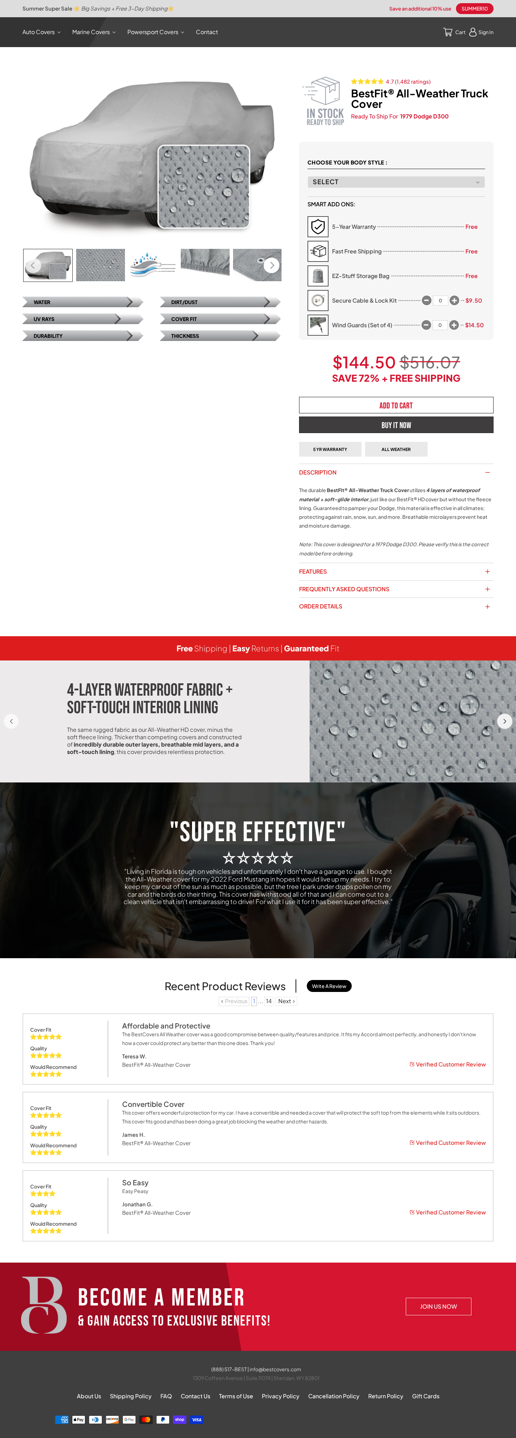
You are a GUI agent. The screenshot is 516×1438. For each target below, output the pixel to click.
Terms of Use (236, 1396)
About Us (89, 1396)
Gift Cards (425, 1396)
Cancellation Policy (333, 1396)
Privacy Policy (280, 1396)
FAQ (166, 1396)
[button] (43, 32)
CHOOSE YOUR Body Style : (347, 162)
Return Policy (385, 1396)
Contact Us (195, 1396)
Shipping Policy (131, 1396)
